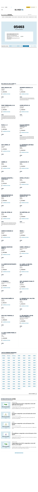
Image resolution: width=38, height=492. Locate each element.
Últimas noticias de (8, 399)
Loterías (13, 412)
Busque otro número (32, 393)
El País (13, 406)
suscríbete (28, 7)
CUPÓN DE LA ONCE (14, 402)
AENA (34, 15)
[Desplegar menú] (2, 10)
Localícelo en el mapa (6, 93)
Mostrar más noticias (19, 452)
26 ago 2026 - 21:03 (17, 406)
